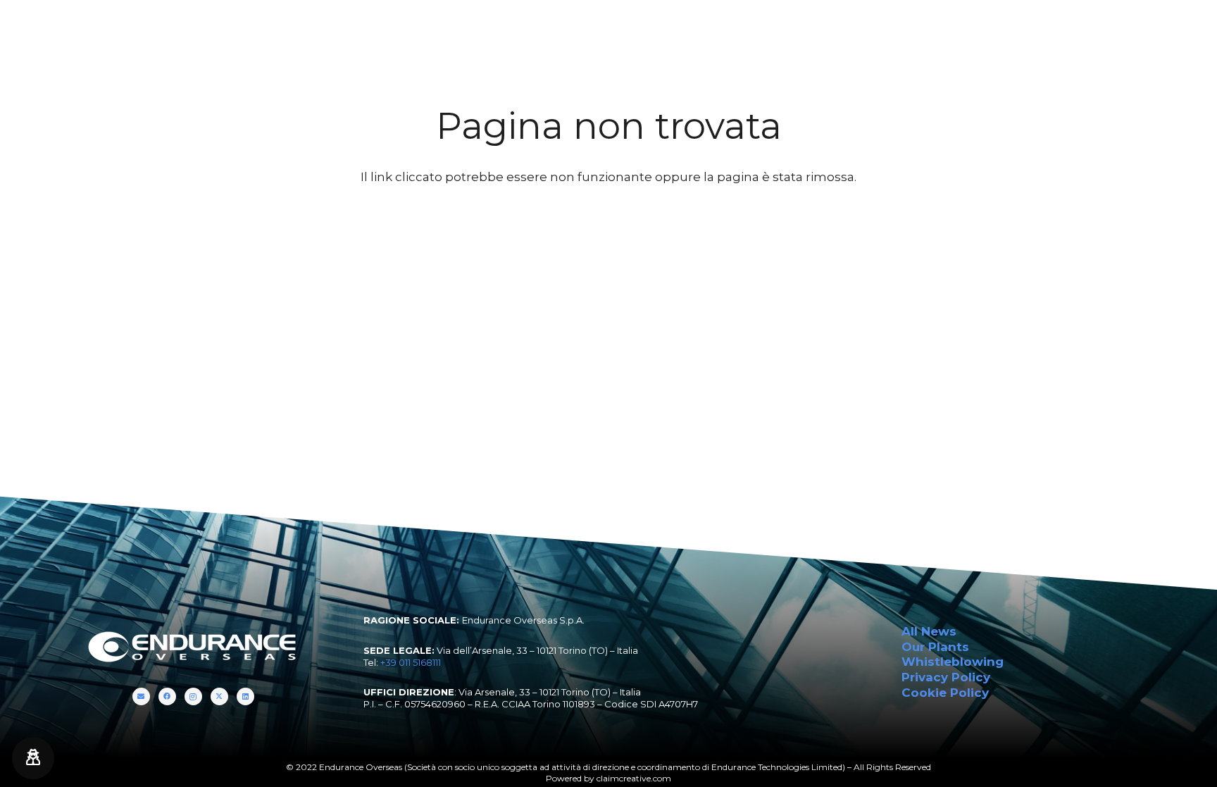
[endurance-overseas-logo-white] (99, 28)
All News (928, 631)
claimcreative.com (634, 778)
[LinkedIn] (1183, 28)
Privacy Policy (945, 677)
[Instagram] (1150, 28)
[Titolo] (1116, 28)
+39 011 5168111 (410, 662)
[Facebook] (1133, 28)
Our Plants (935, 647)
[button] (349, 27)
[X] (1167, 28)
